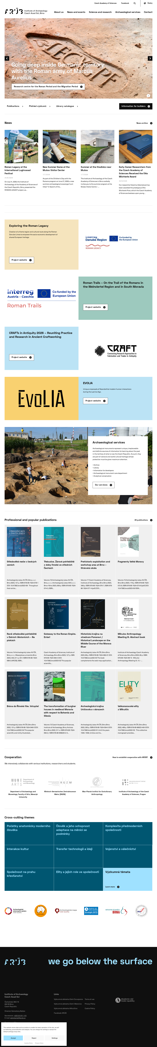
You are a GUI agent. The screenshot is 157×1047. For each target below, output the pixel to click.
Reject (34, 1038)
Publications (13, 106)
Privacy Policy (39, 1043)
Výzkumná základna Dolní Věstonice (68, 1003)
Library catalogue (65, 106)
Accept (13, 1038)
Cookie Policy (28, 1043)
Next (150, 58)
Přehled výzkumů (37, 106)
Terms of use (89, 999)
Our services (101, 485)
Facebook (125, 3)
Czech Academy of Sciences (105, 3)
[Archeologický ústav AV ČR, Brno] (26, 11)
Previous (7, 58)
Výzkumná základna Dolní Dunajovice (68, 999)
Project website (19, 260)
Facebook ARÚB (60, 1013)
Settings (55, 1038)
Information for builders (133, 106)
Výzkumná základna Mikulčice (65, 1008)
